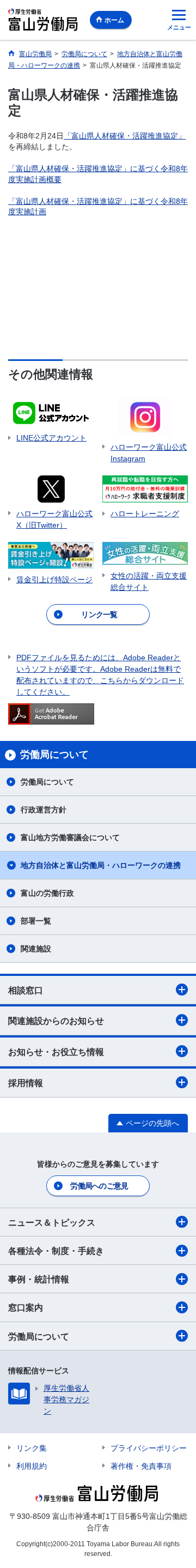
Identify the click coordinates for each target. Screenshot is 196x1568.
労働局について (47, 781)
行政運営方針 (43, 809)
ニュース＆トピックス (51, 1222)
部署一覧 (36, 920)
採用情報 (25, 1083)
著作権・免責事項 (141, 1466)
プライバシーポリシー (149, 1448)
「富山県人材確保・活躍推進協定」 (125, 135)
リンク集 (31, 1448)
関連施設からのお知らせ (56, 1021)
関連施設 (36, 948)
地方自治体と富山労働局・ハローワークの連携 (101, 865)
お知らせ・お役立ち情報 (56, 1052)
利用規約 (31, 1466)
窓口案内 (25, 1307)
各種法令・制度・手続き (56, 1251)
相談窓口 (25, 990)
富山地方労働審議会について (70, 837)
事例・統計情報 (38, 1279)
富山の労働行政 (47, 893)
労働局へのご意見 (99, 1185)
